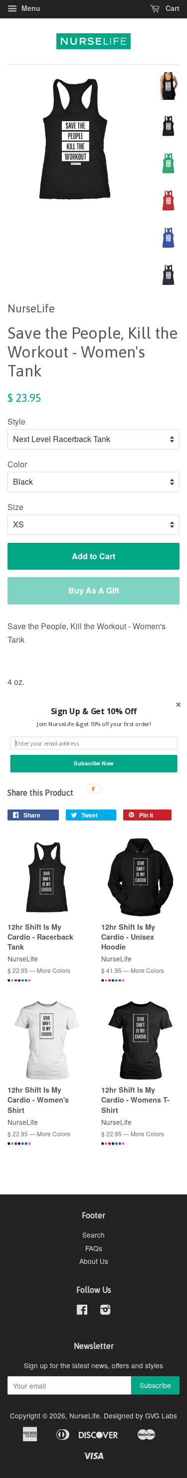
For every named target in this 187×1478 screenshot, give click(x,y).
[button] (93, 711)
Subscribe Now (93, 763)
